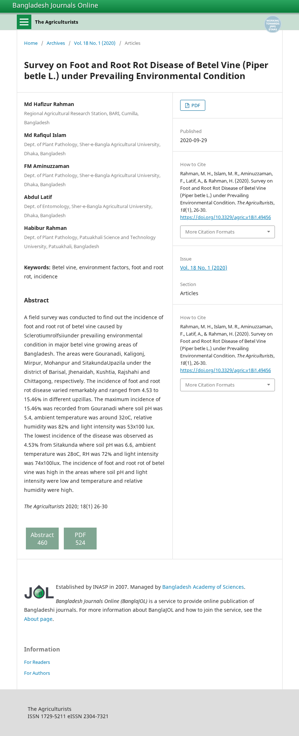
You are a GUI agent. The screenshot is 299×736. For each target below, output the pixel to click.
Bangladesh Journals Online (55, 5)
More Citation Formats (209, 231)
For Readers (37, 662)
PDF (195, 105)
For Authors (37, 673)
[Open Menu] (24, 22)
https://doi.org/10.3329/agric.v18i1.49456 (225, 217)
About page (38, 618)
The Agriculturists (56, 22)
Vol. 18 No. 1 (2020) (95, 43)
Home (31, 43)
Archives (56, 43)
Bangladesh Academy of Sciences (203, 586)
